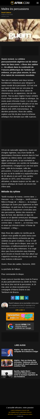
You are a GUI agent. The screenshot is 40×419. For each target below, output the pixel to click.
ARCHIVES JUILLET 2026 (14, 414)
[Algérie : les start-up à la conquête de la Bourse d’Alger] (7, 352)
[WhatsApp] (22, 298)
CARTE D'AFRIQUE (16, 410)
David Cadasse (6, 12)
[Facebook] (13, 298)
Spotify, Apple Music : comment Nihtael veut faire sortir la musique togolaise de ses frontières (26, 374)
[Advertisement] (20, 50)
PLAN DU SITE (25, 410)
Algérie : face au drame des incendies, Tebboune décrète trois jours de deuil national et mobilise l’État (26, 363)
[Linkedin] (26, 298)
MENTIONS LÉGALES (26, 412)
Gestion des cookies (27, 414)
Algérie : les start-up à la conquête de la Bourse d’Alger (26, 350)
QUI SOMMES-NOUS (14, 412)
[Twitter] (17, 298)
